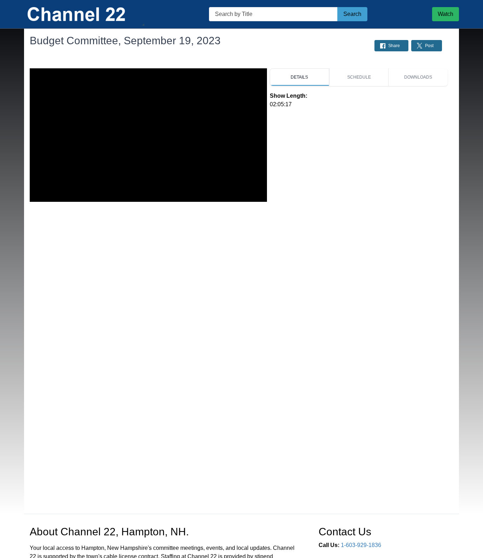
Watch (445, 14)
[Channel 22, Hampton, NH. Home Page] (84, 14)
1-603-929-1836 (361, 545)
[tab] (299, 77)
